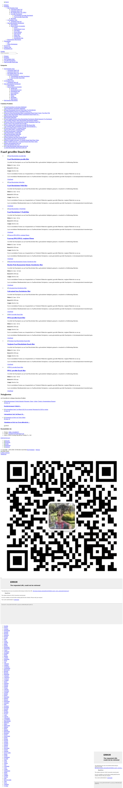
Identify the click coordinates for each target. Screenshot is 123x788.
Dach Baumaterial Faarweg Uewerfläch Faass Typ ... (18, 111)
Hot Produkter (31, 449)
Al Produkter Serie (12, 20)
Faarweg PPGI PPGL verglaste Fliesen (14, 129)
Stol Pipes (13, 18)
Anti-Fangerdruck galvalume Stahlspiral (14, 108)
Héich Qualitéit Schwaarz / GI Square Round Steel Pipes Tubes (21, 141)
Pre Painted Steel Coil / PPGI (18, 12)
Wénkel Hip (17, 36)
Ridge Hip (17, 35)
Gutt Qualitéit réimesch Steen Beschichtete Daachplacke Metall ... (21, 120)
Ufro (8, 179)
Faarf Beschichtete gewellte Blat (18, 159)
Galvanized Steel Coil (16, 9)
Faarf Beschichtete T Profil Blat (12, 132)
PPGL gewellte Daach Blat (16, 370)
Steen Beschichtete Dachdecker (15, 23)
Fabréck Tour (7, 47)
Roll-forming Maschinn (10, 117)
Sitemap (38, 449)
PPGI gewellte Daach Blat (16, 318)
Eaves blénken (18, 32)
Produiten (6, 6)
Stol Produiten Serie (12, 8)
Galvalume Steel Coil (16, 11)
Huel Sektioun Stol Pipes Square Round (14, 138)
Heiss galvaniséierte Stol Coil (11, 144)
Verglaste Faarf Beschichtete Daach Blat (21, 344)
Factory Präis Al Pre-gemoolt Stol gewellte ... (16, 123)
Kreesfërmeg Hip (18, 38)
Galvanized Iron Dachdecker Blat (18, 291)
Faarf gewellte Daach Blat (21, 17)
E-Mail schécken (5, 452)
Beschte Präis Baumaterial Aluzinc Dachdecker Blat (25, 265)
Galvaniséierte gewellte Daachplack (23, 15)
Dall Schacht (17, 33)
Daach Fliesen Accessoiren (18, 26)
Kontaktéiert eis (8, 48)
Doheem (6, 5)
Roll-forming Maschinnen (14, 39)
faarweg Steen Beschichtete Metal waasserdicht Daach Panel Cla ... (22, 114)
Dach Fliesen (14, 24)
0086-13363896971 (14, 432)
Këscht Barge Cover (19, 29)
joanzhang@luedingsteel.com (16, 433)
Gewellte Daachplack (16, 14)
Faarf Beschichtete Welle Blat (12, 135)
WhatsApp (3, 454)
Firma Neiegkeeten (12, 44)
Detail (11, 179)
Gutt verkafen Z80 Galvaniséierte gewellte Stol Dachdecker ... (20, 126)
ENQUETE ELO (5, 438)
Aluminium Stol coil (16, 21)
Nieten (16, 27)
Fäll (8, 42)
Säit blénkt (17, 30)
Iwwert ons (7, 45)
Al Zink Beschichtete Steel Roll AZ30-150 (15, 147)
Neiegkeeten (7, 41)
